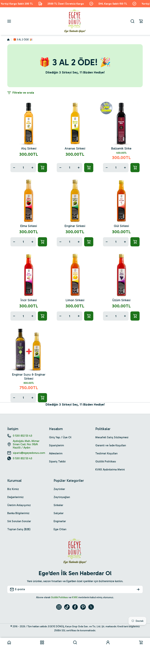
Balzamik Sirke (121, 148)
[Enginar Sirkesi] (75, 200)
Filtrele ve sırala (23, 92)
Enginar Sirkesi (75, 226)
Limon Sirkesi (75, 300)
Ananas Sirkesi (75, 148)
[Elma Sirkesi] (28, 200)
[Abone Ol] (138, 589)
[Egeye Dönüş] (75, 21)
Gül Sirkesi (121, 226)
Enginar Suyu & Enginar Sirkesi (28, 376)
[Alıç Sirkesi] (28, 123)
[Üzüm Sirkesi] (121, 275)
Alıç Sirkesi (28, 148)
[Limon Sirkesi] (75, 275)
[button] (141, 21)
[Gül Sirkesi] (121, 200)
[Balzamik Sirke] (121, 123)
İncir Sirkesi (28, 300)
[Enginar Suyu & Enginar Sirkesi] (28, 349)
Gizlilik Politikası (59, 597)
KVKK (75, 597)
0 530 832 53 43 (22, 435)
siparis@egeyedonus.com (29, 453)
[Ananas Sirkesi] (75, 123)
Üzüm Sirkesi (121, 300)
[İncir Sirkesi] (28, 275)
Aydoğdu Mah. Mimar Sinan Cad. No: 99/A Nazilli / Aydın (26, 444)
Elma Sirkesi (28, 226)
